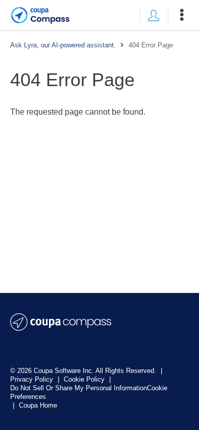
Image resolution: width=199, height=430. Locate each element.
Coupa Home (38, 405)
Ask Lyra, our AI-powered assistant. (63, 45)
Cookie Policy (85, 379)
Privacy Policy (32, 379)
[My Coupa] (153, 15)
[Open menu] (181, 15)
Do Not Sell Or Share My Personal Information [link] (78, 388)
